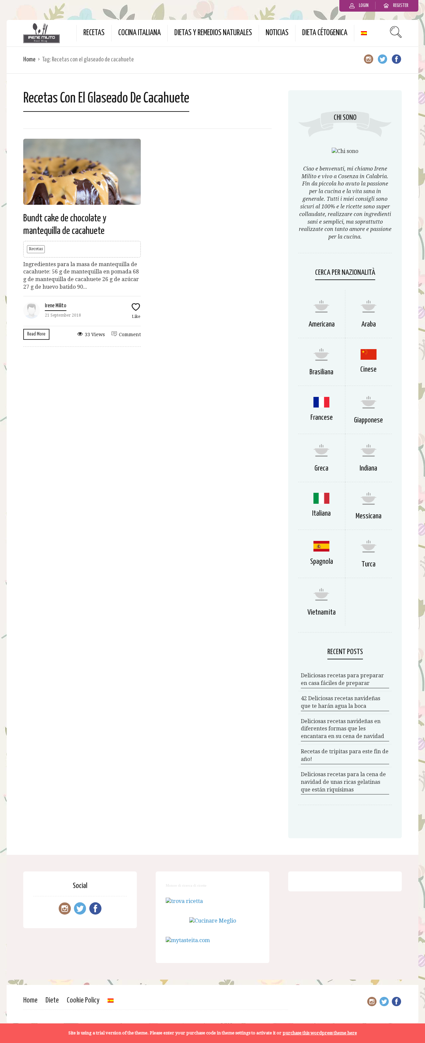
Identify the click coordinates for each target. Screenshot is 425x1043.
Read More (36, 334)
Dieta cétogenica (324, 33)
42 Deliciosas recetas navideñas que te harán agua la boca (340, 702)
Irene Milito (55, 306)
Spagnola (321, 561)
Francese (321, 417)
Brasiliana (321, 372)
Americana (321, 324)
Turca (369, 564)
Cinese (368, 369)
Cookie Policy (83, 1000)
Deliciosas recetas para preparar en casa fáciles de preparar (342, 679)
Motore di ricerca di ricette (186, 885)
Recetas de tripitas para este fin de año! (344, 755)
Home (29, 59)
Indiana (368, 468)
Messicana (369, 516)
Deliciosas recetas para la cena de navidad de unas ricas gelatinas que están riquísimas (343, 782)
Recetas (94, 33)
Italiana (321, 513)
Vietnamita (321, 612)
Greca (321, 468)
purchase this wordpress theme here (320, 1032)
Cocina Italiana (139, 33)
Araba (368, 324)
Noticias (277, 33)
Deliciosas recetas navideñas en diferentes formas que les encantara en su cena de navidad (342, 729)
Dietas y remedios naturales (213, 33)
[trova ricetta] (184, 901)
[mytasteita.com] (188, 940)
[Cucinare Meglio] (212, 921)
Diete (52, 1000)
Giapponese (368, 420)
